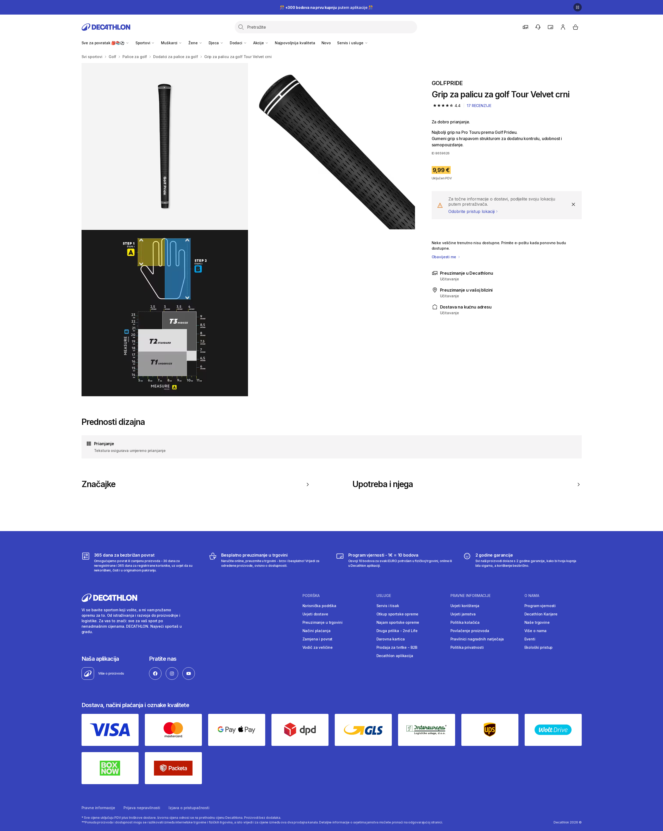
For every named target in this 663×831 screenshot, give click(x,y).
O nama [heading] (531, 596)
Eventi (529, 639)
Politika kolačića (465, 622)
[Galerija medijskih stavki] (248, 229)
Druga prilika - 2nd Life (397, 630)
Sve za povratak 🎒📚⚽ (104, 43)
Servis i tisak (387, 605)
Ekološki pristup (538, 647)
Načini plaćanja (316, 630)
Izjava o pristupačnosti (189, 807)
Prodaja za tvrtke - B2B (397, 647)
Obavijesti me (444, 257)
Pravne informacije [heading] (470, 596)
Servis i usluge (350, 43)
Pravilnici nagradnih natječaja (477, 639)
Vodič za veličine (317, 647)
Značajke (98, 484)
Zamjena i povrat (317, 639)
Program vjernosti (540, 605)
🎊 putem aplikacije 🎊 (326, 7)
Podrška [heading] (311, 596)
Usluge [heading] (383, 596)
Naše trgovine (537, 622)
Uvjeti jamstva (463, 614)
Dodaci (236, 43)
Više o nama (535, 630)
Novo (326, 43)
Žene (193, 43)
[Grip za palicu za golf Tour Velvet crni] (165, 146)
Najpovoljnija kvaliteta (295, 43)
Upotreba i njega (382, 484)
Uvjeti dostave (315, 614)
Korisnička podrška (319, 605)
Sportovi (143, 43)
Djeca (214, 43)
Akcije (259, 43)
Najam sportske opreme (397, 622)
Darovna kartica (390, 639)
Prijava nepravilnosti (141, 807)
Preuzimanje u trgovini (322, 622)
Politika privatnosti (467, 647)
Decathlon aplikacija (394, 655)
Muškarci (169, 43)
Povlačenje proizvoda (469, 630)
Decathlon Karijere (540, 614)
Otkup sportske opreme (397, 614)
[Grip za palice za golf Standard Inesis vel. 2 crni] (165, 313)
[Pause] (577, 7)
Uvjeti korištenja (465, 605)
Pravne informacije (98, 807)
